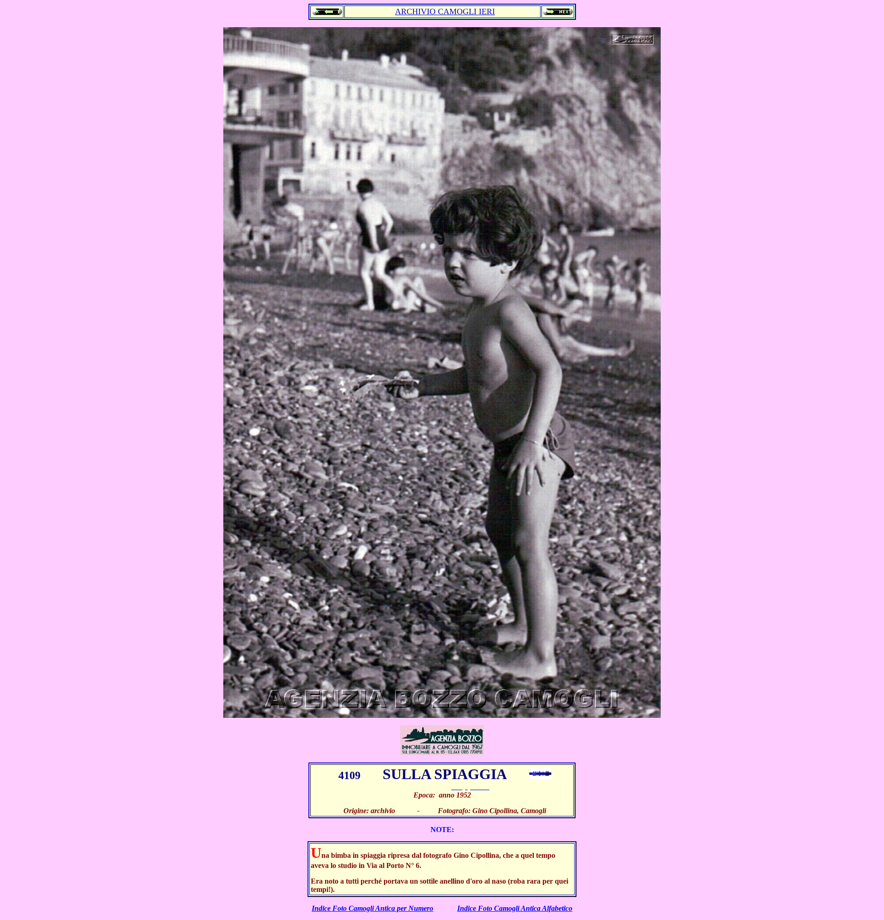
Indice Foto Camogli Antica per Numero (372, 908)
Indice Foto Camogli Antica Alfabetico (514, 908)
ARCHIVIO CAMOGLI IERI (445, 11)
